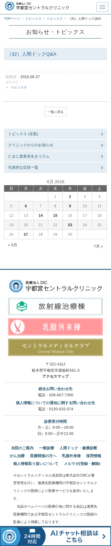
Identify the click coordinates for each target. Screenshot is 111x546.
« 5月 (12, 245)
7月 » (98, 246)
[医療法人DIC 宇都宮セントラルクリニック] (55, 286)
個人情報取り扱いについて (35, 463)
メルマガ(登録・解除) (82, 463)
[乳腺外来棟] (55, 326)
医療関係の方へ (43, 456)
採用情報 (93, 456)
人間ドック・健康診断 (78, 448)
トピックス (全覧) (23, 134)
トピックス (19, 87)
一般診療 (46, 448)
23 (70, 225)
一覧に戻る (55, 112)
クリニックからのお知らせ (30, 145)
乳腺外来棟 (71, 456)
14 (41, 215)
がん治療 (17, 456)
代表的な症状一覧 (23, 167)
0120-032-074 (61, 409)
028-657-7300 (61, 395)
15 (55, 215)
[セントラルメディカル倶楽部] (55, 347)
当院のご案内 (22, 448)
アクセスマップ (55, 376)
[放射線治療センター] (55, 306)
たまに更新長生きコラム (29, 156)
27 (26, 234)
